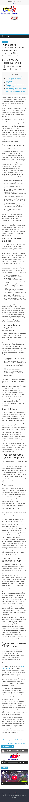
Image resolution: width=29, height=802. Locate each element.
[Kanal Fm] (2, 36)
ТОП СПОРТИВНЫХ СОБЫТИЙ (13, 78)
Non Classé (5, 42)
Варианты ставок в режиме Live (14, 77)
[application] (14, 756)
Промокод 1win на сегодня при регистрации (14, 80)
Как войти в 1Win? (10, 87)
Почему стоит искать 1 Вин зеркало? (15, 91)
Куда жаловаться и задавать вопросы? (16, 84)
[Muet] (24, 762)
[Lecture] (3, 762)
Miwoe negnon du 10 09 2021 (12, 740)
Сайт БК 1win (9, 82)
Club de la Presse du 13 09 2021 (16, 743)
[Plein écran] (26, 762)
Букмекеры (9, 85)
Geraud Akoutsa (17, 55)
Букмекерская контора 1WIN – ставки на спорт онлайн (16, 89)
